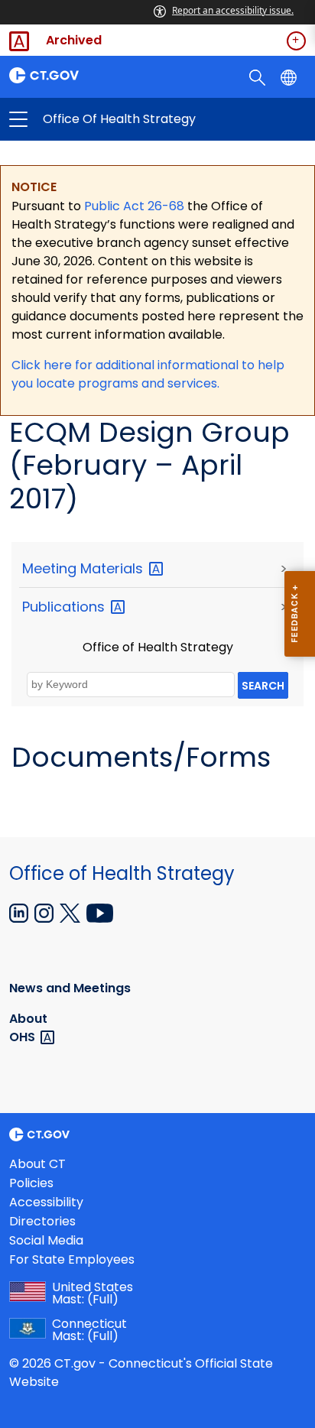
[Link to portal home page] (78, 75)
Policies (31, 1183)
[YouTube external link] (99, 912)
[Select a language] (290, 76)
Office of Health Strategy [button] (88, 119)
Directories (42, 1221)
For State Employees (72, 1259)
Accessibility (46, 1202)
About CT (37, 1164)
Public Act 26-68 (134, 206)
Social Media (46, 1240)
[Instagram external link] (45, 912)
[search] (258, 76)
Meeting (84, 568)
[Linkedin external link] (20, 912)
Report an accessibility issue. (233, 10)
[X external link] (71, 912)
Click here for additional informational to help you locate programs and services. (147, 374)
